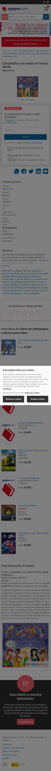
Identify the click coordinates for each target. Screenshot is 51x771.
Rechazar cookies (13, 399)
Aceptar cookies (38, 399)
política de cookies (32, 393)
